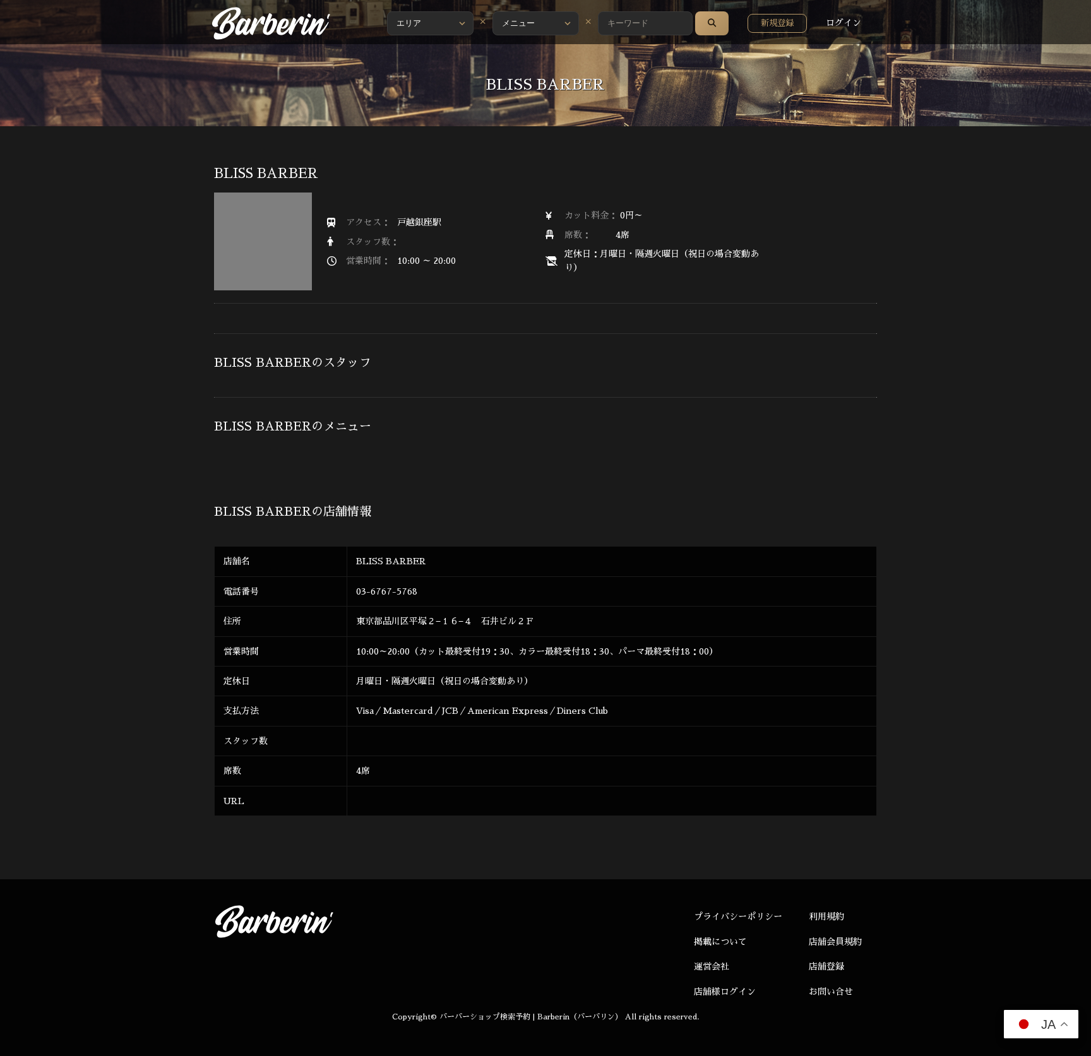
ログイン (843, 22)
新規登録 (777, 23)
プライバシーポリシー (738, 916)
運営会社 (711, 966)
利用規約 (826, 916)
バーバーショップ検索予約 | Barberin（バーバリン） (531, 1017)
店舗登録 (826, 966)
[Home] (271, 23)
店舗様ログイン (725, 991)
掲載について (720, 941)
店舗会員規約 (835, 941)
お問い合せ (831, 991)
